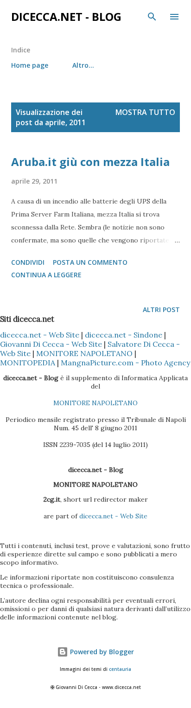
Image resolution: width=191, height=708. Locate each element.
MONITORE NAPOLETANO (84, 353)
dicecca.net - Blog (66, 16)
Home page (29, 65)
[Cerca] (152, 16)
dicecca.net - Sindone (123, 334)
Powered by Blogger (101, 651)
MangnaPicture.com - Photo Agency (125, 362)
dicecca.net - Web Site (39, 334)
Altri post (161, 309)
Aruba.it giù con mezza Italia (90, 161)
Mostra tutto (145, 112)
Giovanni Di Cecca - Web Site (51, 344)
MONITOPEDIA (27, 362)
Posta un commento (90, 262)
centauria (120, 669)
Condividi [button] (28, 262)
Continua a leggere (46, 274)
